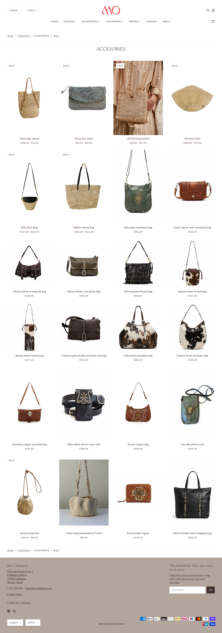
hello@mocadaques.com (38, 588)
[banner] (111, 10)
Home (10, 36)
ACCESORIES (41, 36)
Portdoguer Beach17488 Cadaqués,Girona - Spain (17, 579)
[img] (208, 10)
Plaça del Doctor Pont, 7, (20, 571)
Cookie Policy (14, 594)
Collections (24, 36)
